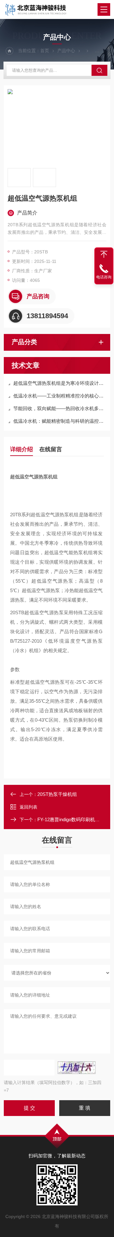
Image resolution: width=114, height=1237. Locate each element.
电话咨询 (103, 277)
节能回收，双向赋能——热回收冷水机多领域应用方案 (60, 408)
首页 (44, 50)
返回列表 (28, 807)
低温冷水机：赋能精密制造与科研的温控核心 (60, 421)
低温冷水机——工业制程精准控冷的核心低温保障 (60, 395)
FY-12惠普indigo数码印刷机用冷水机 (75, 819)
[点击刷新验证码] (77, 1067)
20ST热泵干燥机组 (57, 794)
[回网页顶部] (104, 254)
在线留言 (50, 449)
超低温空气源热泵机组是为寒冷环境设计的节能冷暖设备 (60, 383)
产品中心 (66, 50)
